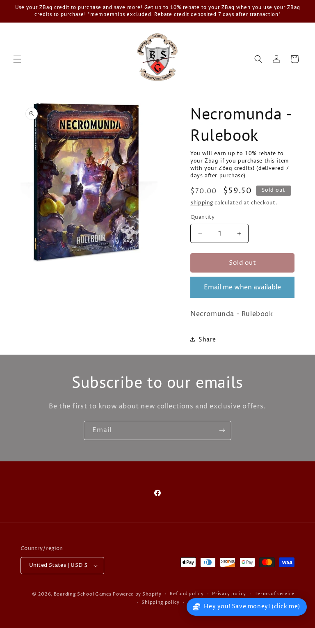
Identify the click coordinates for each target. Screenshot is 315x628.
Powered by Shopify (137, 594)
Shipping (201, 202)
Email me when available (242, 287)
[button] (17, 59)
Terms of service (274, 594)
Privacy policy (229, 594)
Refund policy (186, 594)
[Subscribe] (222, 430)
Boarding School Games (83, 594)
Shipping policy (161, 602)
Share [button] (207, 340)
